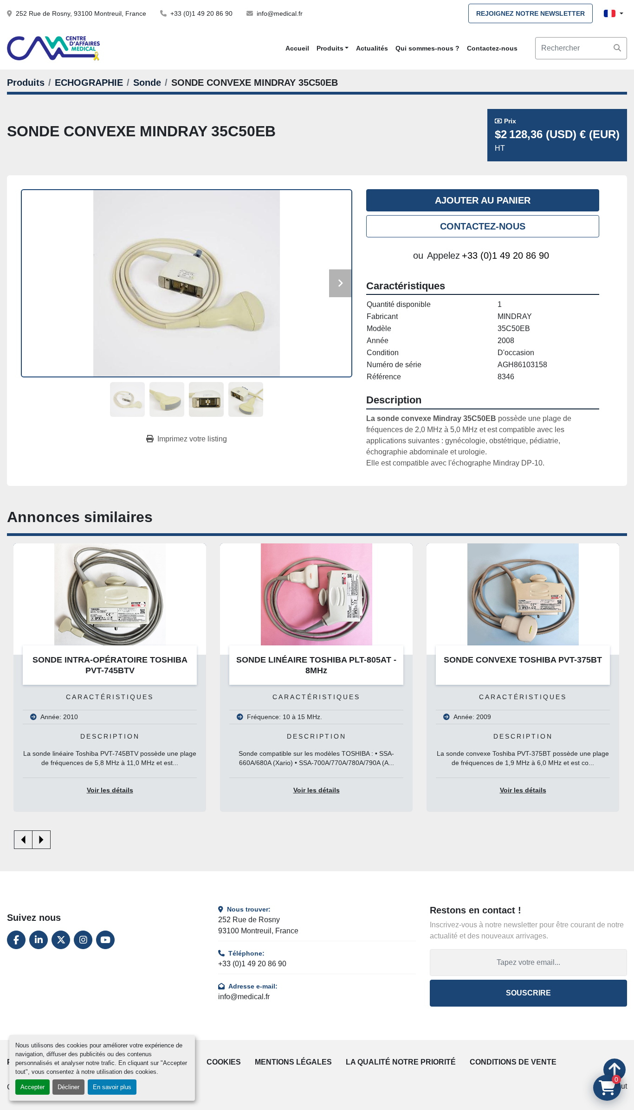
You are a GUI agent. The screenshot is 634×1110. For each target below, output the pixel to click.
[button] (333, 48)
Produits (330, 48)
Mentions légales (293, 1062)
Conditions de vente (513, 1062)
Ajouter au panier (482, 200)
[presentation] (23, 839)
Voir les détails (114, 790)
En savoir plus (112, 1087)
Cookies (224, 1062)
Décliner (68, 1087)
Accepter (32, 1087)
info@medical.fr (280, 13)
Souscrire (528, 993)
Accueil (297, 48)
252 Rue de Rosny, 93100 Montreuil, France (81, 13)
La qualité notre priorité (401, 1062)
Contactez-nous (492, 48)
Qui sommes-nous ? (427, 48)
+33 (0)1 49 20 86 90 (201, 13)
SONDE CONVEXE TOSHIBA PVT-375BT (321, 659)
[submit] (617, 48)
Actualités (372, 48)
